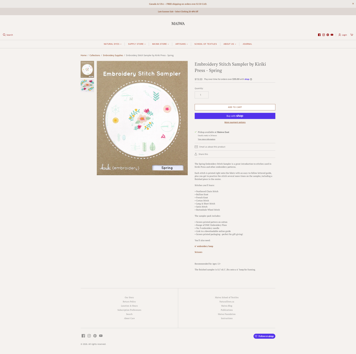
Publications (227, 309)
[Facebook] (319, 35)
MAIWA (178, 23)
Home (83, 55)
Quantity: (199, 88)
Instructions (227, 318)
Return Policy (129, 301)
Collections (95, 55)
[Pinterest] (328, 35)
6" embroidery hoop (204, 246)
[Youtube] (332, 35)
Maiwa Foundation (227, 314)
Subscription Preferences (129, 309)
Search (10, 35)
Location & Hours (129, 305)
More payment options (235, 122)
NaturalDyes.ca (226, 301)
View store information (206, 139)
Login (344, 35)
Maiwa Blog (226, 305)
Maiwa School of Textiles (227, 297)
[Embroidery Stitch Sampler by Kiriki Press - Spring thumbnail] (87, 69)
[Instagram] (323, 35)
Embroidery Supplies (113, 55)
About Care (129, 318)
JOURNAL (247, 44)
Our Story (129, 297)
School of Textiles (205, 44)
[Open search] (4, 34)
